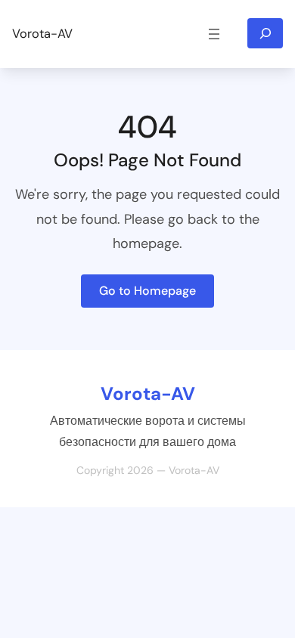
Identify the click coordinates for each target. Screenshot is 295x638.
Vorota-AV (42, 34)
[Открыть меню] (214, 34)
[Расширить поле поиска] (265, 33)
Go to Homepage (147, 291)
